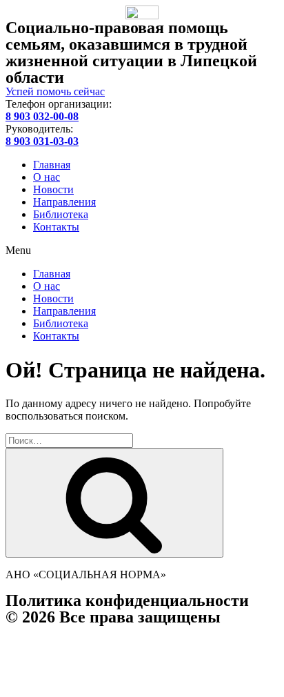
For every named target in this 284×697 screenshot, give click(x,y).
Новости (53, 189)
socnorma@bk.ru (77, 667)
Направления (64, 202)
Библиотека (60, 214)
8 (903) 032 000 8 (153, 642)
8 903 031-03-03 (112, 654)
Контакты (56, 227)
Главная (51, 164)
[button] (142, 250)
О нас (46, 177)
